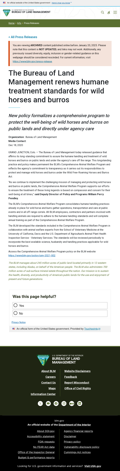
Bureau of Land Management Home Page (27, 12)
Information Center (43, 394)
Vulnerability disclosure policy (81, 446)
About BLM (48, 371)
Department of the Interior (75, 424)
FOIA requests (46, 441)
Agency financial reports (78, 431)
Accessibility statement (41, 436)
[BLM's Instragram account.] (63, 403)
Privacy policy (72, 441)
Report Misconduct (76, 382)
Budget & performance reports (36, 457)
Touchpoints (91, 328)
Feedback (70, 376)
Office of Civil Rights (77, 388)
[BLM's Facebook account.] (56, 403)
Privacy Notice (19, 322)
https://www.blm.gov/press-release (32, 61)
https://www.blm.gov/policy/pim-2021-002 (31, 255)
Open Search (102, 12)
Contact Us (48, 382)
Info (19, 23)
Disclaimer (70, 436)
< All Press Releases (22, 37)
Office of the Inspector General (36, 452)
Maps (52, 388)
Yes (21, 305)
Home (12, 23)
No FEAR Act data (44, 446)
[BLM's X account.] (40, 403)
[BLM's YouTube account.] (48, 403)
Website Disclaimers (77, 371)
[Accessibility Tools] (109, 12)
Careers (50, 376)
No (21, 313)
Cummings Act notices (77, 452)
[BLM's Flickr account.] (71, 403)
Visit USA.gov (92, 466)
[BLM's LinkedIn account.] (79, 403)
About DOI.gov (46, 431)
